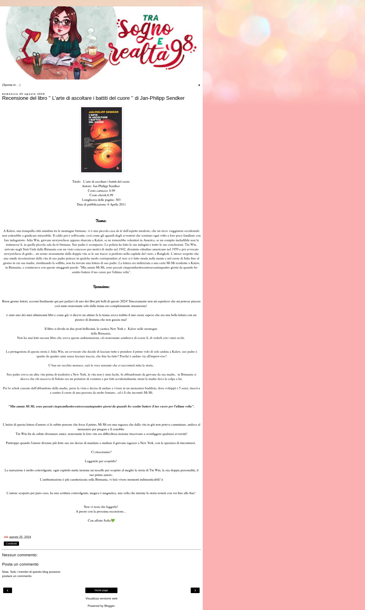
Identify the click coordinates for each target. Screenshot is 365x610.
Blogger (109, 605)
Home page (101, 590)
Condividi (11, 543)
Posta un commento (20, 564)
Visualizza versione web (101, 598)
